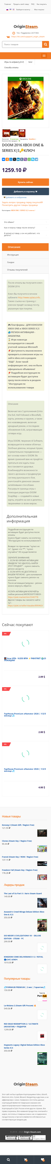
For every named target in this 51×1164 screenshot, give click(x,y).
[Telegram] (36, 159)
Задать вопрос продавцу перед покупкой (21, 202)
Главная (7, 4)
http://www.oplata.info (29, 297)
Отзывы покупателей (17, 269)
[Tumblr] (21, 159)
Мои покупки (39, 10)
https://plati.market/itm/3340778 (23, 597)
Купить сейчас (25, 182)
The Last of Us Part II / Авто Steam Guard (23, 893)
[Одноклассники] (7, 159)
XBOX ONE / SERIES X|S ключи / (23, 210)
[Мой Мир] (10, 159)
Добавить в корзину (24, 191)
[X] (14, 159)
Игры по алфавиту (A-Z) (14, 62)
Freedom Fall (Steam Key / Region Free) (20, 870)
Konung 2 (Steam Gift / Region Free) (18, 825)
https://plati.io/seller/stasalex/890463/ (25, 605)
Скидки (10, 262)
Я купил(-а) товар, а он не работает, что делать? (22, 234)
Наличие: (5, 139)
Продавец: (24, 139)
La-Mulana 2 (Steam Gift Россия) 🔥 (20, 1005)
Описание (14, 247)
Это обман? (9, 222)
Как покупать (42, 4)
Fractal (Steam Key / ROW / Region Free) (20, 857)
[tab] (25, 247)
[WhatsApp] (29, 159)
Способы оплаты (11, 67)
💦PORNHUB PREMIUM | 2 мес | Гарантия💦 (24, 987)
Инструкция (13, 254)
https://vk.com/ (28, 36)
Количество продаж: (10, 140)
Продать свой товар (21, 4)
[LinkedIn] (18, 159)
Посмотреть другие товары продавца (20, 205)
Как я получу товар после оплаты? (19, 227)
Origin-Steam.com (32, 1132)
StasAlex (32, 139)
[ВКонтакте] (3, 159)
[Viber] (25, 159)
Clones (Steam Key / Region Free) (17, 841)
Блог (30, 62)
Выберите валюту (23, 10)
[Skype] (32, 159)
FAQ (32, 4)
